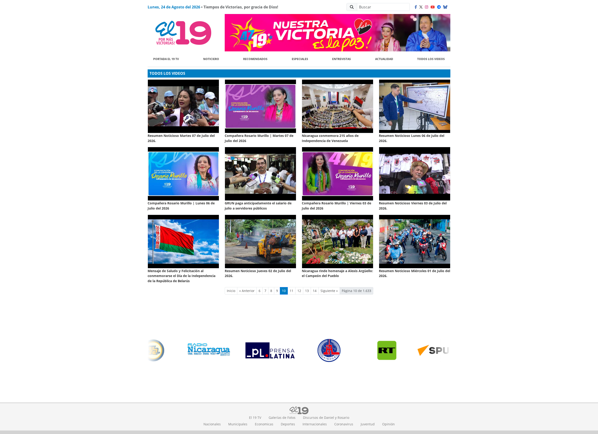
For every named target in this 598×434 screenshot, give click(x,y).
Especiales (300, 59)
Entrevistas (341, 59)
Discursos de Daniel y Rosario (326, 417)
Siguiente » (329, 290)
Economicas (264, 424)
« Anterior (247, 290)
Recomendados (255, 59)
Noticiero (211, 59)
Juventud (368, 424)
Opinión (388, 424)
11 (291, 290)
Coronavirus (343, 424)
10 (284, 290)
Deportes (288, 424)
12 (299, 290)
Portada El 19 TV (166, 59)
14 (315, 290)
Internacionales (315, 424)
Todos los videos (431, 59)
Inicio (231, 290)
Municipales (237, 424)
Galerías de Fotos (282, 417)
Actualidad (384, 59)
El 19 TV (255, 417)
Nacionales (212, 424)
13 (307, 290)
